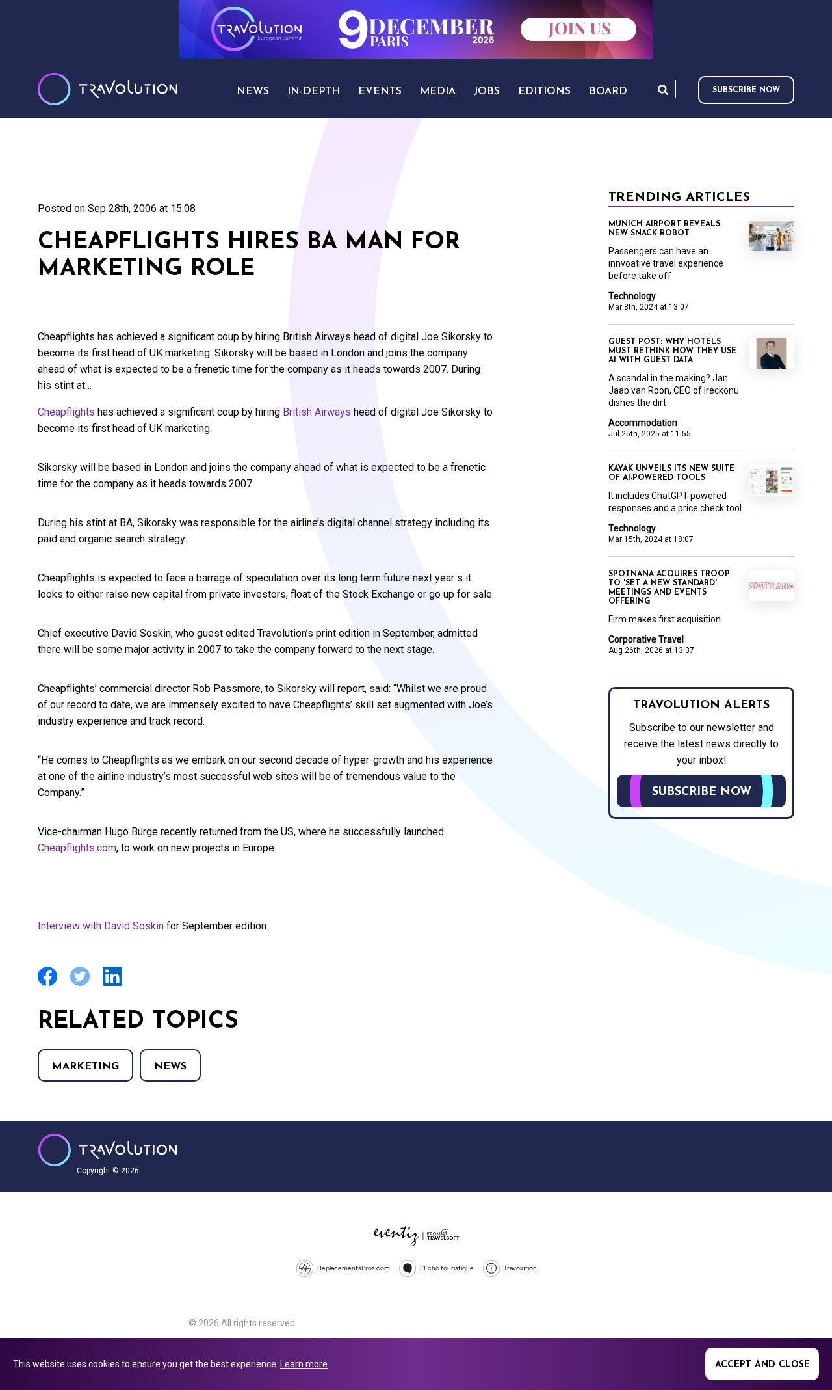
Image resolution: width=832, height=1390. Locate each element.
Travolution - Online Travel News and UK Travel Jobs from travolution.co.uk (107, 1150)
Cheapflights (66, 412)
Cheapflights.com (77, 848)
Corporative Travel (646, 639)
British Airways (317, 412)
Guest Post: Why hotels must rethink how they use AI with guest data (672, 351)
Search (663, 89)
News (170, 1067)
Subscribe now (746, 90)
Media (438, 92)
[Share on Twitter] (80, 984)
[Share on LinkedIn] (112, 984)
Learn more (304, 1364)
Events (380, 92)
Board (608, 92)
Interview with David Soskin (101, 926)
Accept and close (762, 1365)
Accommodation (642, 423)
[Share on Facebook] (47, 984)
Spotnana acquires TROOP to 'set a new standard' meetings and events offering (669, 588)
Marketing (85, 1067)
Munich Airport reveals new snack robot (664, 229)
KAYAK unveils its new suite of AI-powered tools (671, 473)
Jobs (487, 92)
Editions (544, 92)
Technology (632, 296)
